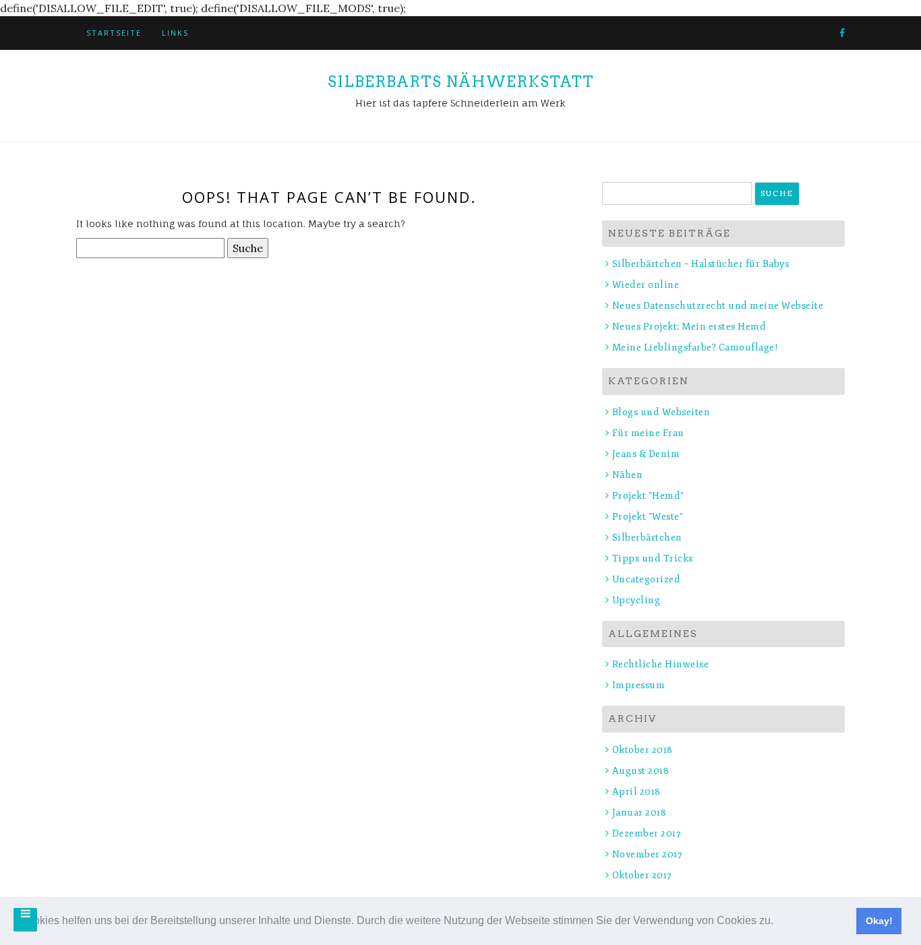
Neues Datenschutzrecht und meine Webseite (717, 305)
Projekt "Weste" (647, 516)
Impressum (638, 685)
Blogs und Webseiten (661, 412)
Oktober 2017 (642, 875)
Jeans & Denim (646, 454)
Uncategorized (646, 579)
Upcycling (636, 600)
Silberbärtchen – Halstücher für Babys (700, 264)
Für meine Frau (648, 433)
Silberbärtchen (647, 537)
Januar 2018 (639, 812)
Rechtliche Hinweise (660, 664)
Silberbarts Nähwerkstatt (461, 81)
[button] (778, 922)
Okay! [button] (879, 920)
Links (175, 33)
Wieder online (645, 285)
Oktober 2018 (642, 750)
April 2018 (636, 791)
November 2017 (647, 854)
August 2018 (640, 770)
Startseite (114, 33)
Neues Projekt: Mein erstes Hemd (689, 326)
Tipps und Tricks (652, 558)
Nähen (627, 475)
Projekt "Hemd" (648, 495)
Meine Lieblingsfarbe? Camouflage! (695, 347)
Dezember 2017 (646, 833)
